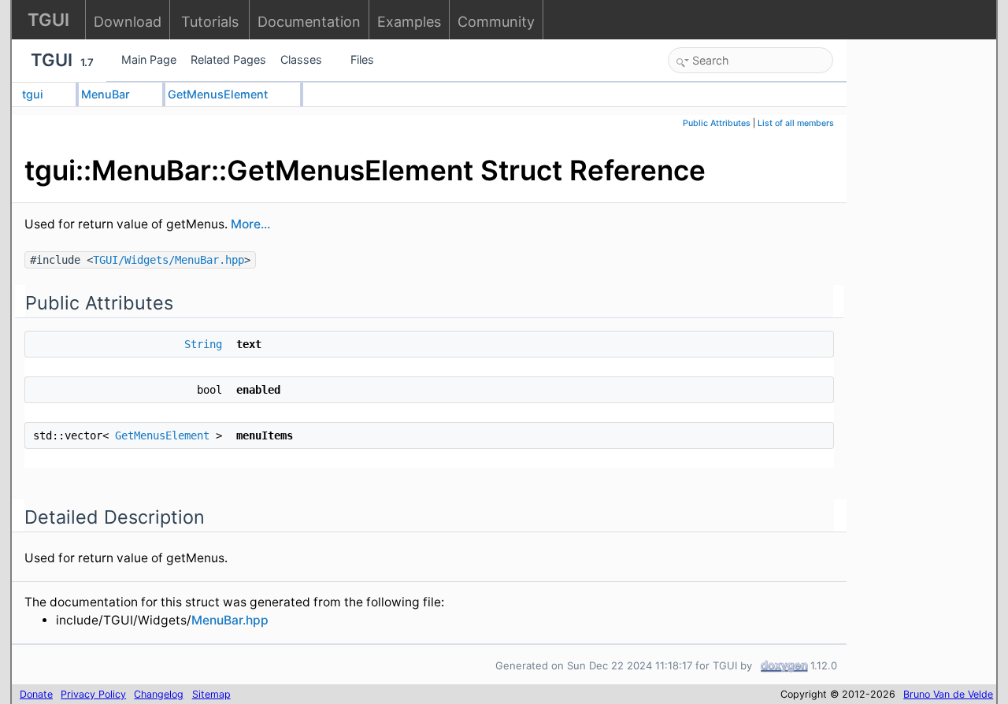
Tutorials (210, 21)
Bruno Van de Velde (948, 694)
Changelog (158, 694)
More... (250, 224)
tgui (32, 94)
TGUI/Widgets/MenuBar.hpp (168, 260)
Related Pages (228, 59)
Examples (409, 21)
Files (362, 59)
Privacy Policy (93, 694)
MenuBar (105, 94)
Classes (301, 59)
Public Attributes (716, 123)
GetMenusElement (218, 94)
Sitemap (211, 694)
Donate (36, 694)
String (203, 344)
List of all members (796, 123)
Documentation (309, 21)
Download (127, 21)
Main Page (148, 59)
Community (496, 21)
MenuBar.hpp (230, 620)
